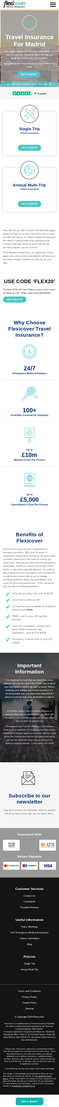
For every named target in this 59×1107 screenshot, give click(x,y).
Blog (29, 944)
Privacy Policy (29, 997)
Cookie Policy (29, 1002)
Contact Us (29, 895)
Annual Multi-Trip (29, 969)
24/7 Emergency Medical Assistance (29, 932)
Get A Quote (29, 147)
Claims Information (29, 938)
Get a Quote (29, 74)
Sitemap (29, 1008)
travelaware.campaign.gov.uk (23, 1086)
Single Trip (29, 963)
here (29, 609)
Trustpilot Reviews (29, 907)
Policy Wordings (29, 926)
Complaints (29, 901)
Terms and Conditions (29, 991)
